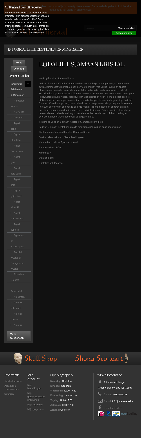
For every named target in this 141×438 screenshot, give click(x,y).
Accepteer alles (124, 33)
